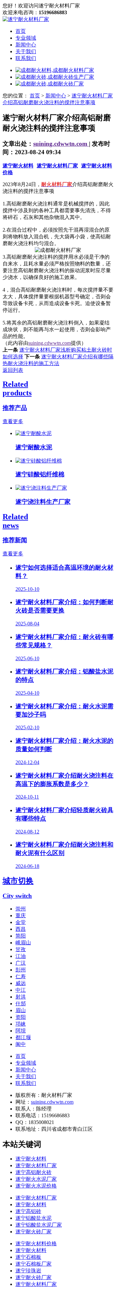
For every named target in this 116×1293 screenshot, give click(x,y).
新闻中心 (25, 44)
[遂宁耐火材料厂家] (26, 19)
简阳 (20, 936)
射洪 (20, 997)
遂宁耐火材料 (18, 165)
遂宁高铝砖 (28, 1211)
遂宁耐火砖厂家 (33, 1231)
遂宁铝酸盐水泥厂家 (38, 1225)
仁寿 (20, 976)
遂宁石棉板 (28, 1257)
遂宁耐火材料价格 (36, 1243)
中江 (20, 990)
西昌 (20, 929)
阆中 (20, 1044)
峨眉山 (23, 942)
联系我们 (25, 58)
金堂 (20, 922)
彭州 (20, 969)
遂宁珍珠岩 (28, 1270)
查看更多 (13, 421)
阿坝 (20, 1030)
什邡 (20, 1003)
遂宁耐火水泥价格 (36, 1186)
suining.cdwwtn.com (61, 143)
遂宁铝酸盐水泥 (33, 1218)
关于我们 (25, 51)
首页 (20, 31)
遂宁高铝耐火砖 (33, 1172)
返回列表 (13, 370)
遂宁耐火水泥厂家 (36, 1179)
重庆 (20, 915)
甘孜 (20, 949)
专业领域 (25, 38)
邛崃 (20, 1024)
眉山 (20, 1010)
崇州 (20, 908)
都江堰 (23, 1037)
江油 (20, 956)
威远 (20, 983)
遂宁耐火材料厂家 (57, 165)
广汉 (20, 963)
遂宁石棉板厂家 (33, 1264)
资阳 (20, 1017)
